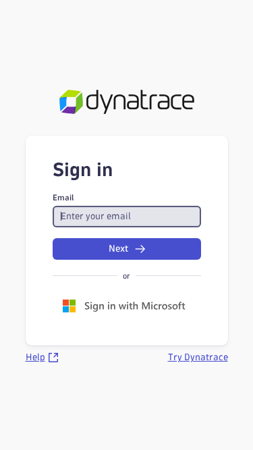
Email (63, 197)
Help (35, 357)
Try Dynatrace (198, 357)
